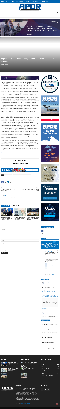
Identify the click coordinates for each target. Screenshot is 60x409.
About (17, 1)
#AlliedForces (44, 296)
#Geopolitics (52, 295)
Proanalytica (30, 407)
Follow (57, 233)
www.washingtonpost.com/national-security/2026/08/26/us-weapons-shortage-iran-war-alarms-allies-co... (49, 290)
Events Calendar (21, 1)
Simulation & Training (35, 12)
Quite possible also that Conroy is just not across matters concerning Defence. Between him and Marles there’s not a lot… (49, 328)
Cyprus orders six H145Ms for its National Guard (30, 190)
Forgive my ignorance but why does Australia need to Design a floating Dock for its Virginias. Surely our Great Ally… (50, 351)
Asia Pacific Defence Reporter (50, 282)
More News (3, 15)
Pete (42, 322)
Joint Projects (16, 12)
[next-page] (4, 222)
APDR (3, 64)
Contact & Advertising (44, 1)
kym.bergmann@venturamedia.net (26, 162)
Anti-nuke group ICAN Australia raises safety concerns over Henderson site (19, 218)
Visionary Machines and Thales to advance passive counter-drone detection (33, 218)
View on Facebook (44, 308)
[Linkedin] (56, 1)
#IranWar (48, 292)
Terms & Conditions (44, 407)
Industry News (17, 215)
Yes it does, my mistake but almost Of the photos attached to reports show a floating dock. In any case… (49, 339)
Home (13, 1)
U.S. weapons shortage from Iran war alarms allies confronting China (49, 299)
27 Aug (55, 251)
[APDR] (30, 7)
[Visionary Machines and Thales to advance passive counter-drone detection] (33, 212)
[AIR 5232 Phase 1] (24, 370)
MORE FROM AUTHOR (15, 205)
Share (43, 309)
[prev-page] (2, 222)
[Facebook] (54, 1)
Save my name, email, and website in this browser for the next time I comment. (18, 249)
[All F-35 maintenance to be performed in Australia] (24, 365)
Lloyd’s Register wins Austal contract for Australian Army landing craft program (6, 218)
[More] (10, 182)
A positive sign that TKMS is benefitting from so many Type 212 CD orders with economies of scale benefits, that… (50, 323)
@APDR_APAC (50, 251)
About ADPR (54, 407)
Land (2, 12)
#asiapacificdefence (46, 295)
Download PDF (50, 120)
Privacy (50, 407)
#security (56, 296)
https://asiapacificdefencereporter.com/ (15, 197)
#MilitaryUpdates (51, 294)
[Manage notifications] (57, 404)
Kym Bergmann (44, 346)
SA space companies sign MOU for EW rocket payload (8, 190)
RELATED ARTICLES (5, 205)
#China (52, 292)
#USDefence (44, 292)
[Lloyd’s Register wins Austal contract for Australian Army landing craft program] (7, 212)
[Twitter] (58, 1)
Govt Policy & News (46, 12)
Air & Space (7, 12)
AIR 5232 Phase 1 (31, 368)
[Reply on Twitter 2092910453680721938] (45, 274)
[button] (57, 13)
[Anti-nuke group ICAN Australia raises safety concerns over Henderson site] (20, 212)
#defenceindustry (50, 296)
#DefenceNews (45, 294)
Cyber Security (24, 12)
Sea (11, 12)
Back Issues (32, 1)
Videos (27, 1)
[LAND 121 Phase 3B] (24, 375)
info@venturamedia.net (25, 403)
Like (58, 230)
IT (28, 12)
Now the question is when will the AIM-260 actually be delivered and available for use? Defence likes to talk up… (49, 334)
